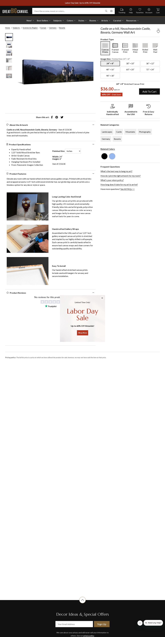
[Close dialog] (102, 298)
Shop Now (82, 333)
